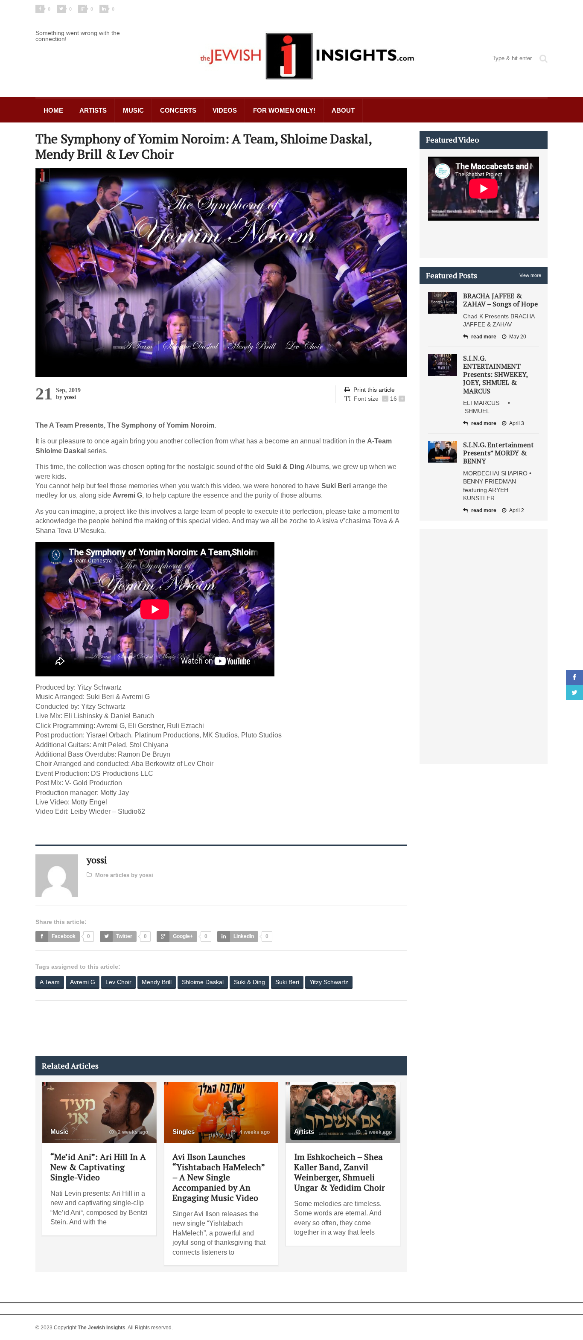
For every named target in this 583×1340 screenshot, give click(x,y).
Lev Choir (118, 982)
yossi (70, 397)
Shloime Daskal (203, 982)
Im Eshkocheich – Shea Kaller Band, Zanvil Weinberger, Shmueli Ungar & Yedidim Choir (339, 1172)
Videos (225, 110)
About (343, 110)
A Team (50, 982)
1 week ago (377, 1132)
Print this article (374, 389)
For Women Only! (284, 110)
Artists (93, 110)
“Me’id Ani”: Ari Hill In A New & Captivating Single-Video (98, 1167)
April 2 (516, 510)
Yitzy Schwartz (328, 982)
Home (53, 110)
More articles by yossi (124, 875)
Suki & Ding (249, 982)
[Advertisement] (190, 1028)
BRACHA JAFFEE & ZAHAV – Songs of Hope (500, 300)
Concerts (178, 110)
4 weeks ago (254, 1132)
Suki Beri (287, 982)
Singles (183, 1131)
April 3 (516, 423)
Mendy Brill (157, 982)
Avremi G (82, 982)
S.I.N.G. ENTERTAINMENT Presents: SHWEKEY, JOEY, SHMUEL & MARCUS (495, 374)
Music (133, 110)
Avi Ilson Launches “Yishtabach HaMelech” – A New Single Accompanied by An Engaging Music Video (218, 1177)
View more (530, 275)
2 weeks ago (132, 1132)
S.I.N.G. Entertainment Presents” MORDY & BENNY (498, 453)
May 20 (517, 336)
